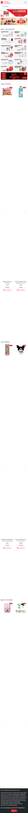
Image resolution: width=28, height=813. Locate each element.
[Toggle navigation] (25, 2)
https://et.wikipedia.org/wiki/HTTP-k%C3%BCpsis (13, 807)
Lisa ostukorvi (8, 290)
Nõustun (14, 810)
